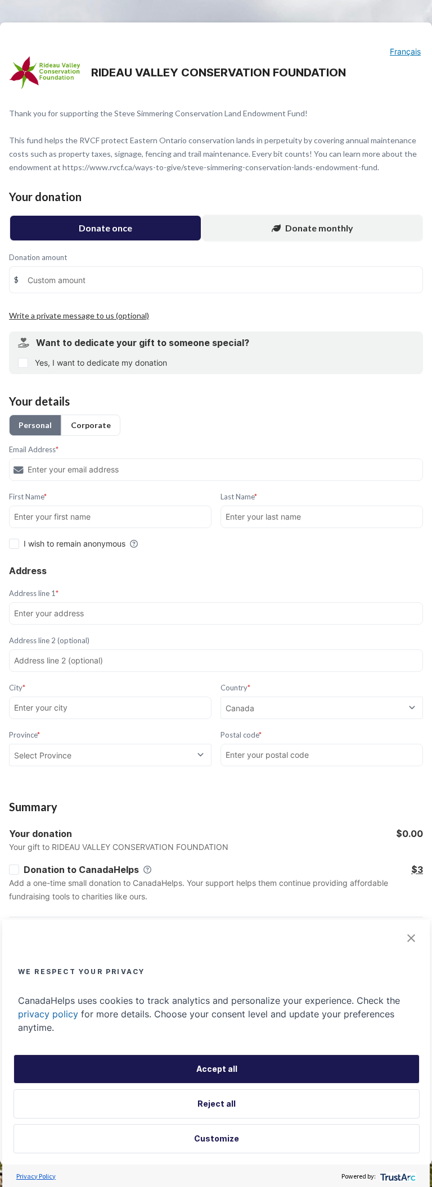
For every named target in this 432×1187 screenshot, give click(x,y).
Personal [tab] (35, 425)
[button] (411, 938)
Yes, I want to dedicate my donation (101, 362)
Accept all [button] (216, 1069)
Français (405, 51)
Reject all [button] (216, 1103)
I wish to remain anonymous (74, 543)
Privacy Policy (36, 1176)
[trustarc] (397, 1176)
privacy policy (48, 1014)
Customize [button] (216, 1138)
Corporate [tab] (91, 425)
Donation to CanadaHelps (81, 869)
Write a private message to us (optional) (79, 315)
